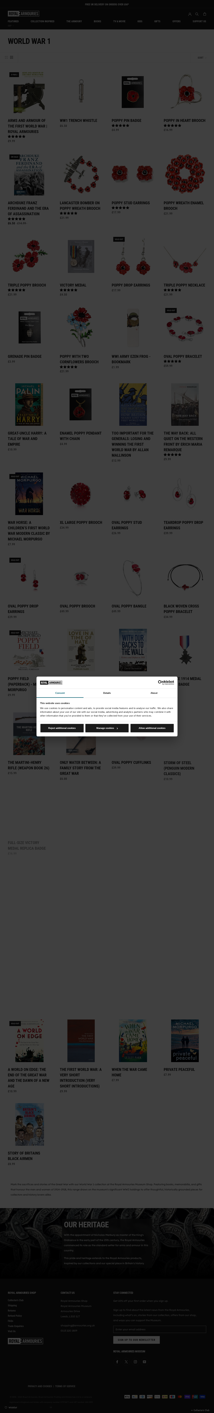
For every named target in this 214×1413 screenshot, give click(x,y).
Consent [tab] (60, 693)
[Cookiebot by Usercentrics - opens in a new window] (160, 682)
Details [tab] (107, 693)
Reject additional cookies (62, 728)
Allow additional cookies (152, 728)
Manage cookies (105, 728)
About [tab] (154, 693)
